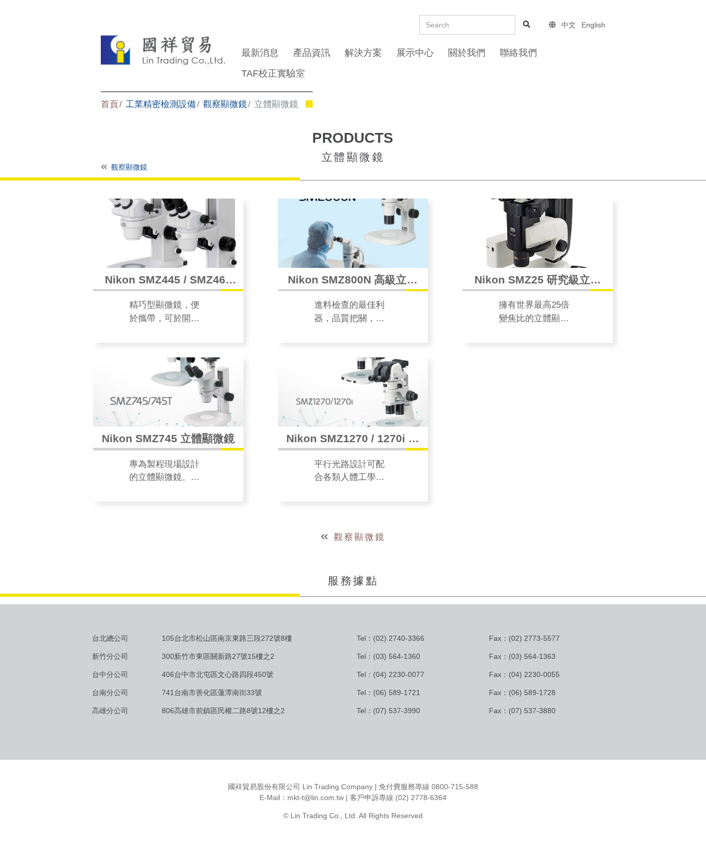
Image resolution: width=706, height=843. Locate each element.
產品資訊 (311, 53)
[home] (164, 49)
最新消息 (260, 53)
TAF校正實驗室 (273, 73)
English (593, 25)
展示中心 (415, 53)
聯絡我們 (518, 53)
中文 (568, 25)
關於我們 (466, 53)
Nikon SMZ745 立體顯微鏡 (168, 438)
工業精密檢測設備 (161, 104)
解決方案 (363, 53)
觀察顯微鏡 (225, 104)
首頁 (109, 104)
